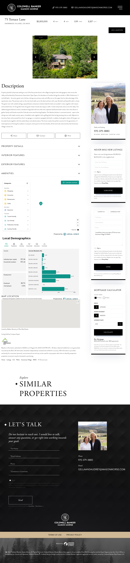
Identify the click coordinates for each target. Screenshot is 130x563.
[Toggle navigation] (120, 7)
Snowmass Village (26, 360)
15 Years (107, 298)
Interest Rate (98, 320)
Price (96, 303)
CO (13, 360)
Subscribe (108, 190)
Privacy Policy (105, 183)
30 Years (99, 298)
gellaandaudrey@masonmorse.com (93, 7)
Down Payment (99, 312)
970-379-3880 (61, 7)
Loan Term (98, 295)
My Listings (97, 134)
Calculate (108, 332)
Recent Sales (104, 134)
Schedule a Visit (115, 212)
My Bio (118, 134)
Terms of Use (55, 534)
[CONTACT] (117, 30)
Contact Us (101, 212)
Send (108, 267)
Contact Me (112, 134)
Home (3, 360)
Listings (9, 360)
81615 (35, 360)
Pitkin (18, 360)
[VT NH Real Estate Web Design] (65, 544)
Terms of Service (97, 275)
